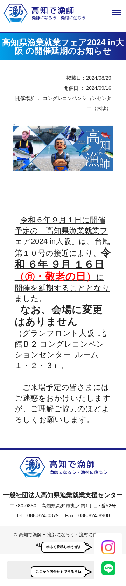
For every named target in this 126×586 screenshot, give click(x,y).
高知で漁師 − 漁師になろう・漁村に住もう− (63, 467)
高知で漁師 (63, 13)
